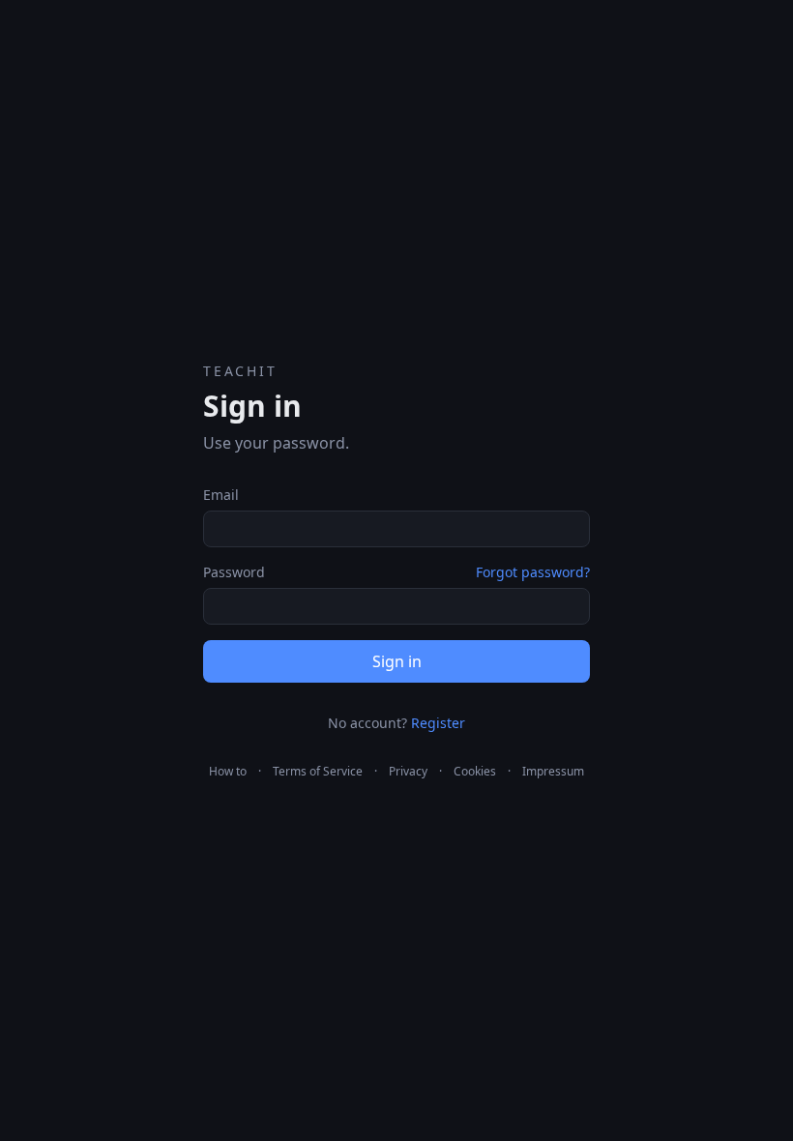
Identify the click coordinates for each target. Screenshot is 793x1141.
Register (438, 723)
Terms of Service (318, 771)
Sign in (397, 661)
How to (228, 771)
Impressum (553, 771)
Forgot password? (533, 572)
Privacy (408, 771)
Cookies (475, 771)
